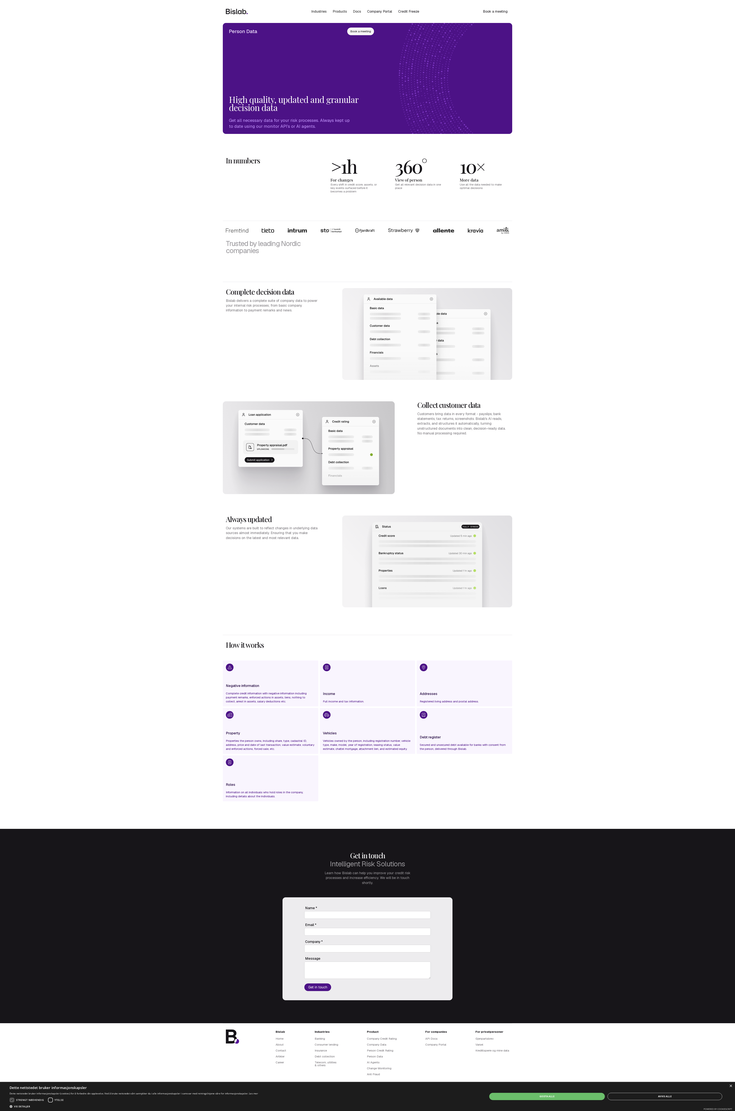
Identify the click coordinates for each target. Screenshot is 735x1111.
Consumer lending (326, 1044)
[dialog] (367, 1096)
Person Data (375, 1056)
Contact (281, 1050)
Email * (310, 924)
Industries (319, 11)
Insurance (321, 1050)
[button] (319, 11)
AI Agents (373, 1062)
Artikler (280, 1056)
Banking (320, 1038)
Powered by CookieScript (718, 1109)
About (280, 1044)
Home (279, 1038)
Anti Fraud (373, 1074)
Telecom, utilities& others (325, 1064)
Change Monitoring (379, 1068)
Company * (314, 941)
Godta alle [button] (547, 1096)
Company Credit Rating (382, 1038)
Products (340, 11)
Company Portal (379, 11)
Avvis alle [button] (665, 1096)
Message (312, 958)
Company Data (376, 1044)
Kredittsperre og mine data (492, 1050)
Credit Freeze (408, 11)
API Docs (431, 1038)
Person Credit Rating (380, 1050)
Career (280, 1062)
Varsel (479, 1044)
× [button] (730, 1086)
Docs (357, 11)
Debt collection (325, 1056)
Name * (311, 908)
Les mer (253, 1093)
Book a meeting (495, 11)
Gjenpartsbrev (484, 1038)
